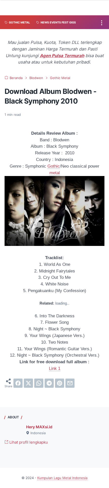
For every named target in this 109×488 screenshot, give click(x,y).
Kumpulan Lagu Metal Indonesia (62, 478)
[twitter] (28, 383)
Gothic (53, 166)
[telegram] (49, 383)
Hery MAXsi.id (39, 427)
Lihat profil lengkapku (28, 442)
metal (54, 172)
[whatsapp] (38, 383)
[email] (70, 383)
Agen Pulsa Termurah (62, 55)
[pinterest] (59, 383)
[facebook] (18, 383)
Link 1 (54, 368)
